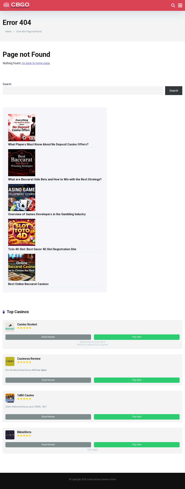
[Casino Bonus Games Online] (17, 5)
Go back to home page (36, 63)
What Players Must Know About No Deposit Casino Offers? (48, 144)
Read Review (48, 337)
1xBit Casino (25, 395)
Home (8, 31)
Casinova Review (28, 358)
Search (7, 84)
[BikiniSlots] (9, 438)
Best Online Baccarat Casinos (28, 284)
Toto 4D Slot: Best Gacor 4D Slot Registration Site (42, 249)
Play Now (136, 337)
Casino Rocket (27, 324)
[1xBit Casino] (9, 401)
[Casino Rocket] (9, 330)
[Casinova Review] (9, 365)
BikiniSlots (24, 432)
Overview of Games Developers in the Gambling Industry (47, 214)
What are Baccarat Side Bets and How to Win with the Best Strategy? (55, 179)
